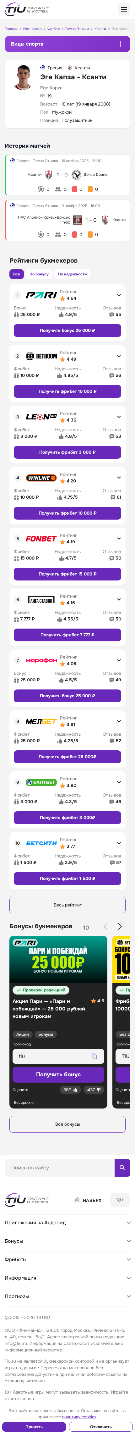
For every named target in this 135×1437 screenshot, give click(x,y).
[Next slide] (120, 926)
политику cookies (79, 1417)
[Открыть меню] (124, 9)
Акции (22, 1034)
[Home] (27, 1200)
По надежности (72, 274)
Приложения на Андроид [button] (35, 1222)
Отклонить (101, 1427)
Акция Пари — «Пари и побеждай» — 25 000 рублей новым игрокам (49, 1009)
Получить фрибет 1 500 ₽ (67, 878)
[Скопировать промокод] (94, 1056)
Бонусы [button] (14, 1241)
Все (16, 274)
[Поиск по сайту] (122, 1168)
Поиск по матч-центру (28, 1182)
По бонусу (39, 274)
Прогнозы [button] (17, 1296)
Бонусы (45, 1034)
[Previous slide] (105, 926)
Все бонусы (67, 1124)
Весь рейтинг (68, 905)
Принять (34, 1427)
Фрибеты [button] (15, 1259)
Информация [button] (20, 1278)
